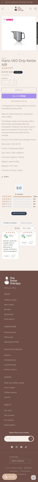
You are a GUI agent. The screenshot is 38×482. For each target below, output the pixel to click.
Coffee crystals (10, 300)
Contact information (20, 474)
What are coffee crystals (14, 383)
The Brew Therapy (16, 468)
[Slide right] (23, 54)
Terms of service (25, 471)
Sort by (17, 228)
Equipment (8, 314)
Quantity (5, 78)
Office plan (8, 337)
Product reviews (10, 223)
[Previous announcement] (2, 2)
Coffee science (10, 392)
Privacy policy (14, 471)
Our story (8, 410)
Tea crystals (9, 305)
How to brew (9, 388)
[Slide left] (14, 54)
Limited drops (10, 365)
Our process (9, 415)
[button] (2, 8)
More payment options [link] (19, 101)
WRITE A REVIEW (19, 213)
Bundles (7, 309)
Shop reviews (26, 223)
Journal (7, 397)
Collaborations (10, 360)
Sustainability (9, 425)
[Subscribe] (30, 438)
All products (9, 319)
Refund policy (28, 468)
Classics (7, 355)
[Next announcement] (35, 2)
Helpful (6, 256)
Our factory (9, 420)
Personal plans (10, 332)
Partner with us (10, 369)
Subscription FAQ (11, 342)
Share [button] (6, 177)
